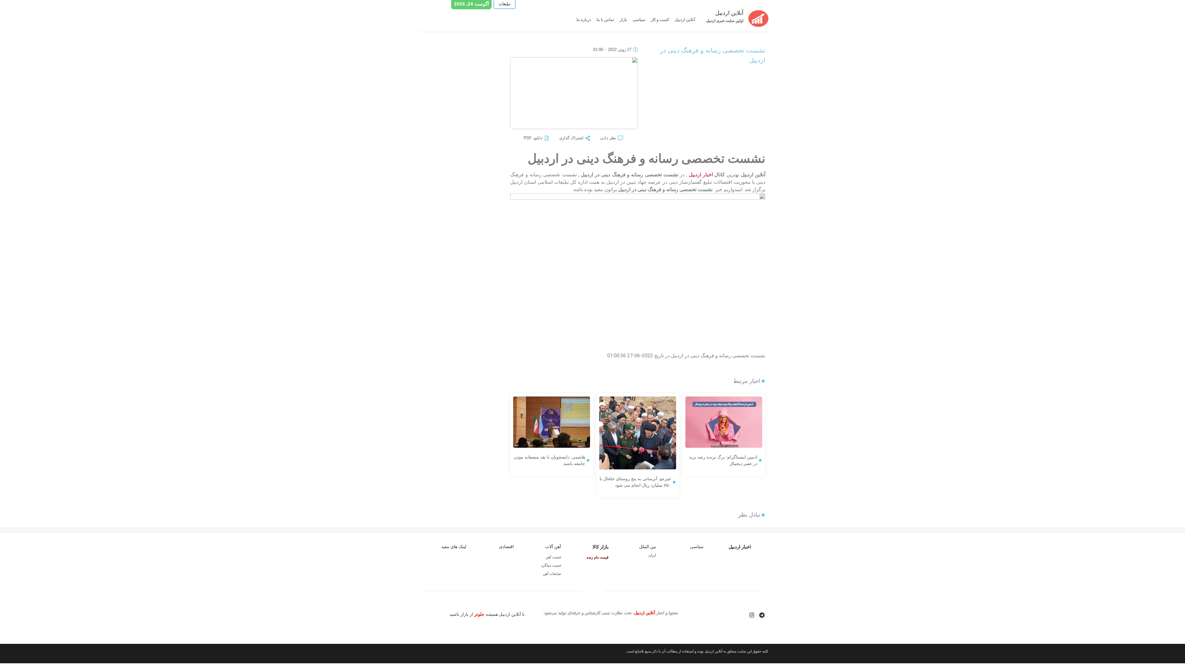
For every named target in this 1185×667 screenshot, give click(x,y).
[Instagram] (752, 615)
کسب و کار (660, 19)
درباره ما (583, 19)
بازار (623, 19)
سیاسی (639, 19)
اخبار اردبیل (701, 175)
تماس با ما (605, 19)
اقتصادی (506, 546)
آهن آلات (553, 546)
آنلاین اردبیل (685, 19)
